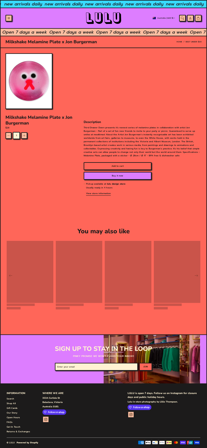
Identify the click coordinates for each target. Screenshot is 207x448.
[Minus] (8, 135)
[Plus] (24, 135)
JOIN (145, 366)
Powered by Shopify (27, 442)
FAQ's (9, 422)
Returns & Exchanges (18, 431)
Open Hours (13, 417)
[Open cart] (198, 18)
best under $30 (194, 41)
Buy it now (117, 175)
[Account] (190, 18)
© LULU (11, 442)
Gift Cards (12, 408)
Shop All (11, 403)
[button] (8, 18)
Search (10, 398)
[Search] (182, 18)
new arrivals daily (19, 4)
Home (179, 41)
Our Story (12, 412)
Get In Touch (13, 426)
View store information (98, 193)
